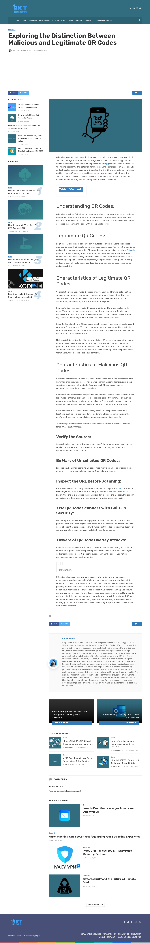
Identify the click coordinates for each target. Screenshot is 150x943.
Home (18, 20)
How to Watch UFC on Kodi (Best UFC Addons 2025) (23, 226)
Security (11, 29)
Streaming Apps (46, 20)
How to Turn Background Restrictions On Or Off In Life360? (122, 744)
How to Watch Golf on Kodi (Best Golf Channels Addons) (23, 261)
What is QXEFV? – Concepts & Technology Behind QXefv (125, 761)
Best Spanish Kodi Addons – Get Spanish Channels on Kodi (23, 295)
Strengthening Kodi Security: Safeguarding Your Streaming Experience (94, 836)
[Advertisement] (75, 71)
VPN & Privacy (60, 20)
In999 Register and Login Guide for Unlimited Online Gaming (77, 759)
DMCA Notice (123, 934)
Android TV (89, 20)
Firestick (32, 20)
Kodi (24, 20)
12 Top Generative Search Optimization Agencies (28, 105)
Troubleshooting (104, 20)
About (102, 937)
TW (66, 764)
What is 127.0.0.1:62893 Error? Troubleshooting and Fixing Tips (78, 742)
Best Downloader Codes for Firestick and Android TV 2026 (30, 149)
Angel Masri (20, 50)
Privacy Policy (109, 934)
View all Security (94, 905)
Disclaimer (136, 934)
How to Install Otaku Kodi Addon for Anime (28, 116)
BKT (40, 936)
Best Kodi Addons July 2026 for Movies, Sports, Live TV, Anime (30, 138)
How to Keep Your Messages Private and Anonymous (109, 810)
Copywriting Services (91, 934)
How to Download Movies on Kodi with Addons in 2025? (24, 192)
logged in (62, 791)
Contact (111, 937)
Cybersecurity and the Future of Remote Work (109, 881)
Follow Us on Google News (128, 937)
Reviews (78, 20)
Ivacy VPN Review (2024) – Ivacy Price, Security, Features (108, 852)
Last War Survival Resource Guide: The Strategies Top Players (24, 127)
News (71, 20)
